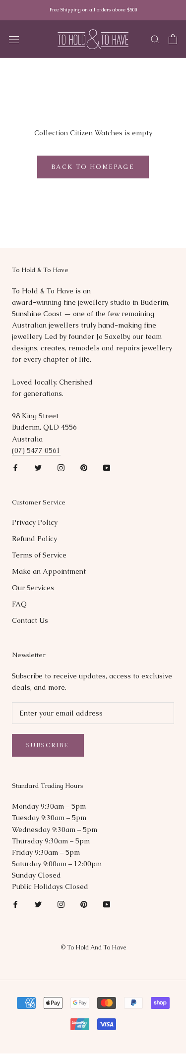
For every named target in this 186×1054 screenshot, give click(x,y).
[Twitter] (38, 467)
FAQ (19, 604)
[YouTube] (106, 467)
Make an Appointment (49, 571)
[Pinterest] (83, 467)
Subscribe (47, 745)
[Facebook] (15, 467)
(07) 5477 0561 (36, 450)
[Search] (155, 39)
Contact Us (30, 620)
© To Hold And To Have (93, 947)
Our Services (33, 587)
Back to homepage (93, 167)
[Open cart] (173, 39)
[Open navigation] (14, 39)
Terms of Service (39, 555)
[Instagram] (61, 467)
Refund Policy (34, 538)
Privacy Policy (35, 522)
